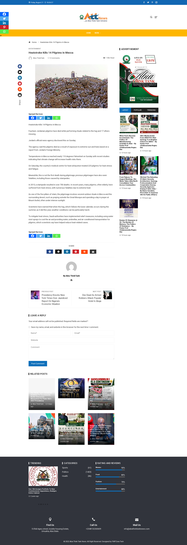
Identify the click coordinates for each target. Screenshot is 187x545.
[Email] (20, 95)
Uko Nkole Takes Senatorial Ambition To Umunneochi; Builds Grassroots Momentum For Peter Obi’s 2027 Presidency (41, 397)
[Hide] (1, 36)
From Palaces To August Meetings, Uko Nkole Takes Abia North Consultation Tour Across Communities (128, 181)
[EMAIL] (93, 252)
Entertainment (35, 49)
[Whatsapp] (56, 118)
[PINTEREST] (76, 252)
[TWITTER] (58, 252)
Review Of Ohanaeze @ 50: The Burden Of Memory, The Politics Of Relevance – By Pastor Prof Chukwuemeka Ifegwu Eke (128, 226)
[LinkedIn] (20, 78)
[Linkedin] (48, 118)
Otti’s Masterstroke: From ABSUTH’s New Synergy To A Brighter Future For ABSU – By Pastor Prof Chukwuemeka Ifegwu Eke (148, 141)
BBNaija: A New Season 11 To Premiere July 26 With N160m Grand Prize (70, 387)
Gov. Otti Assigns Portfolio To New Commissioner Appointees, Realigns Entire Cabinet (42, 491)
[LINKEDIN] (67, 252)
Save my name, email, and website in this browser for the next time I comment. (65, 327)
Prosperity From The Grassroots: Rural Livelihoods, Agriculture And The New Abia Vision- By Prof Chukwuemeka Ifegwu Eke (71, 431)
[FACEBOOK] (50, 252)
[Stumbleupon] (20, 89)
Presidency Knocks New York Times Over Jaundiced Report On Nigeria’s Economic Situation (55, 298)
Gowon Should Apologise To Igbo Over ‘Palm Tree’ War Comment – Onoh (41, 428)
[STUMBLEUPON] (84, 252)
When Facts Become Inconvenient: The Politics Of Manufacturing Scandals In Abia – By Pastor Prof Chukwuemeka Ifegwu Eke (127, 142)
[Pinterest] (20, 83)
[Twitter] (20, 72)
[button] (38, 504)
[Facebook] (20, 66)
